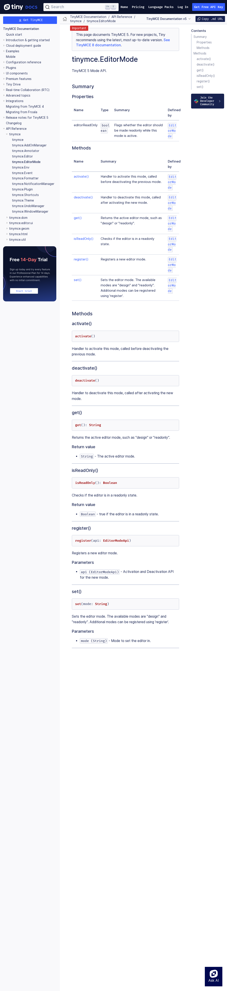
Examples (12, 51)
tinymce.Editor (22, 156)
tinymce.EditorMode (26, 162)
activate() (204, 59)
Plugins (11, 68)
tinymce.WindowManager (30, 211)
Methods (203, 48)
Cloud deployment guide (23, 45)
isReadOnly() (206, 76)
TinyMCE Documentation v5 (166, 19)
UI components (17, 73)
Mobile (11, 56)
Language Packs (160, 7)
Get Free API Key (208, 7)
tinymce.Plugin (22, 189)
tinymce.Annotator (25, 151)
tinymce (17, 140)
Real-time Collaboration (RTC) (27, 90)
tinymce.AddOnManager (29, 145)
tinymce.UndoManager (28, 206)
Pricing (138, 7)
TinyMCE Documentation (21, 29)
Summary (200, 37)
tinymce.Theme (23, 200)
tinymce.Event (22, 173)
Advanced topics (18, 95)
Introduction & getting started (28, 40)
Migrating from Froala (21, 112)
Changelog (14, 123)
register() (203, 81)
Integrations (14, 101)
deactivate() (205, 64)
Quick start (14, 34)
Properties (204, 42)
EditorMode (172, 130)
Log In (183, 7)
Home (124, 7)
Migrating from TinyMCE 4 (25, 106)
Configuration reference (23, 62)
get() (200, 70)
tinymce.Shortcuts (25, 195)
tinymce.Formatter (25, 178)
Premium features (18, 79)
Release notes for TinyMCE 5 (27, 117)
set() (200, 87)
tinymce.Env (20, 167)
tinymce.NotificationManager (33, 184)
